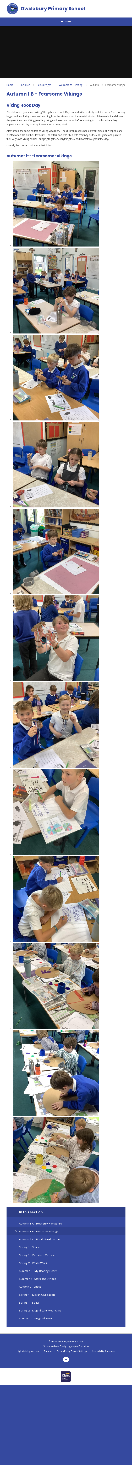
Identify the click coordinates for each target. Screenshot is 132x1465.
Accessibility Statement (103, 1351)
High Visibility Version (28, 1351)
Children (25, 84)
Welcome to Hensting (70, 84)
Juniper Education (80, 1346)
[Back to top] (66, 1360)
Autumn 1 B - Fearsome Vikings (107, 84)
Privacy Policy (63, 1351)
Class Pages (44, 84)
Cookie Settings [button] (79, 1351)
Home (10, 84)
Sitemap (48, 1351)
